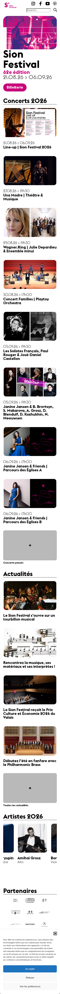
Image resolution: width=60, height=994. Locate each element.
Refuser (30, 977)
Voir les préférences (30, 986)
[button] (55, 933)
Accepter (30, 969)
